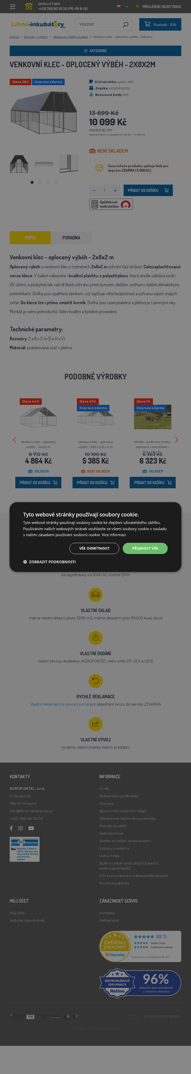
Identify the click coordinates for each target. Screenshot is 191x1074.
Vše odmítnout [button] (94, 548)
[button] (49, 562)
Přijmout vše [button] (145, 548)
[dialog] (95, 537)
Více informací (114, 534)
